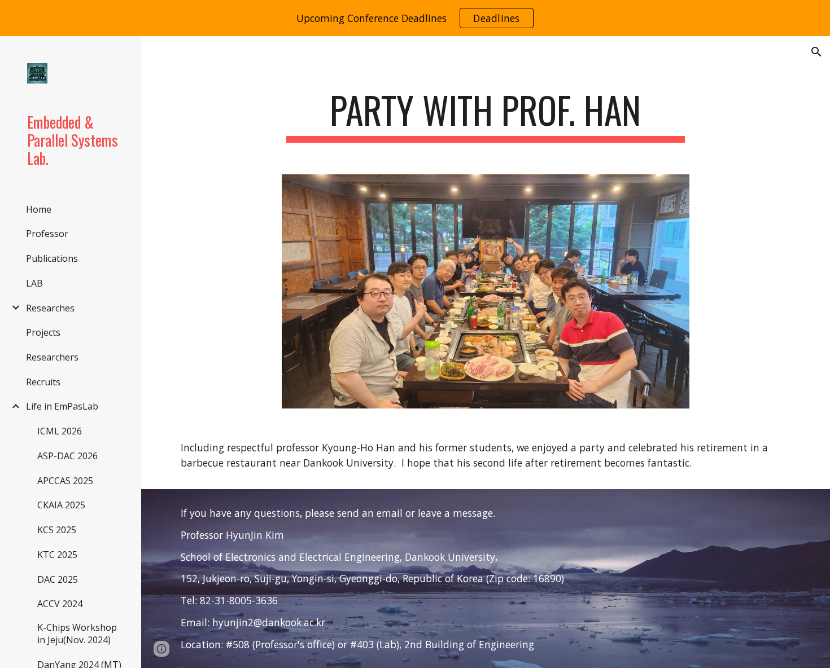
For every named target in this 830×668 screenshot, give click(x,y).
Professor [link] (47, 233)
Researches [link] (50, 308)
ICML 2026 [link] (59, 431)
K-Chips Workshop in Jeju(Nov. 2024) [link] (77, 633)
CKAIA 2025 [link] (61, 505)
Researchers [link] (52, 357)
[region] (415, 18)
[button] (816, 51)
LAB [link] (34, 283)
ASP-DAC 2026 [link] (67, 456)
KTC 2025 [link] (57, 554)
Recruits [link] (43, 382)
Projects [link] (43, 332)
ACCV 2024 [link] (59, 603)
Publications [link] (52, 258)
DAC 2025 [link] (57, 579)
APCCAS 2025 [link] (65, 480)
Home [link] (38, 209)
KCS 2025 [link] (56, 530)
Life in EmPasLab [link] (62, 406)
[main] (485, 115)
